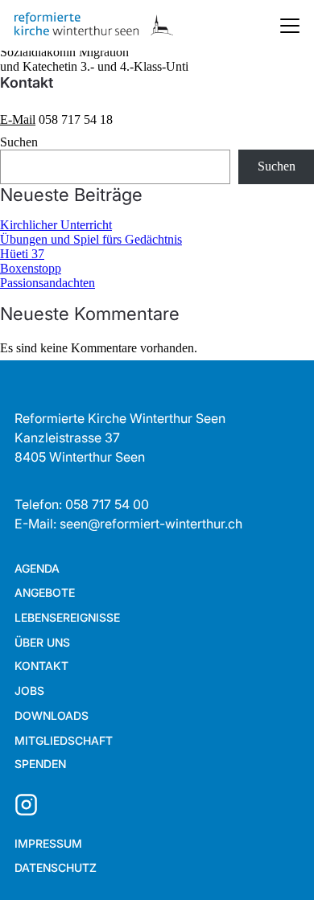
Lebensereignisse (67, 617)
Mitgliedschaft (63, 740)
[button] (274, 860)
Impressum (48, 843)
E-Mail (17, 119)
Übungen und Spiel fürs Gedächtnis (91, 239)
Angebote (44, 592)
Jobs (29, 690)
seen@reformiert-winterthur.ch (151, 524)
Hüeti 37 (22, 254)
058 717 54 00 (107, 504)
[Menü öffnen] (290, 25)
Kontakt (41, 665)
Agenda (37, 568)
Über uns (42, 642)
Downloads (51, 715)
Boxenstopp (30, 268)
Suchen (19, 142)
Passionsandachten (47, 283)
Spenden (40, 764)
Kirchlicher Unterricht (56, 225)
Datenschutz (55, 867)
